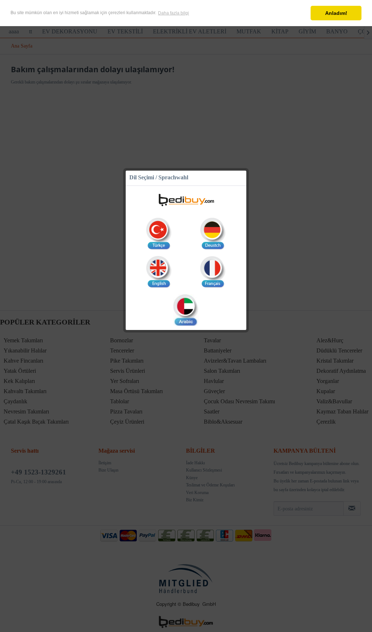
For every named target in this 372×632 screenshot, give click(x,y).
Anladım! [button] (336, 13)
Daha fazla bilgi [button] (173, 13)
